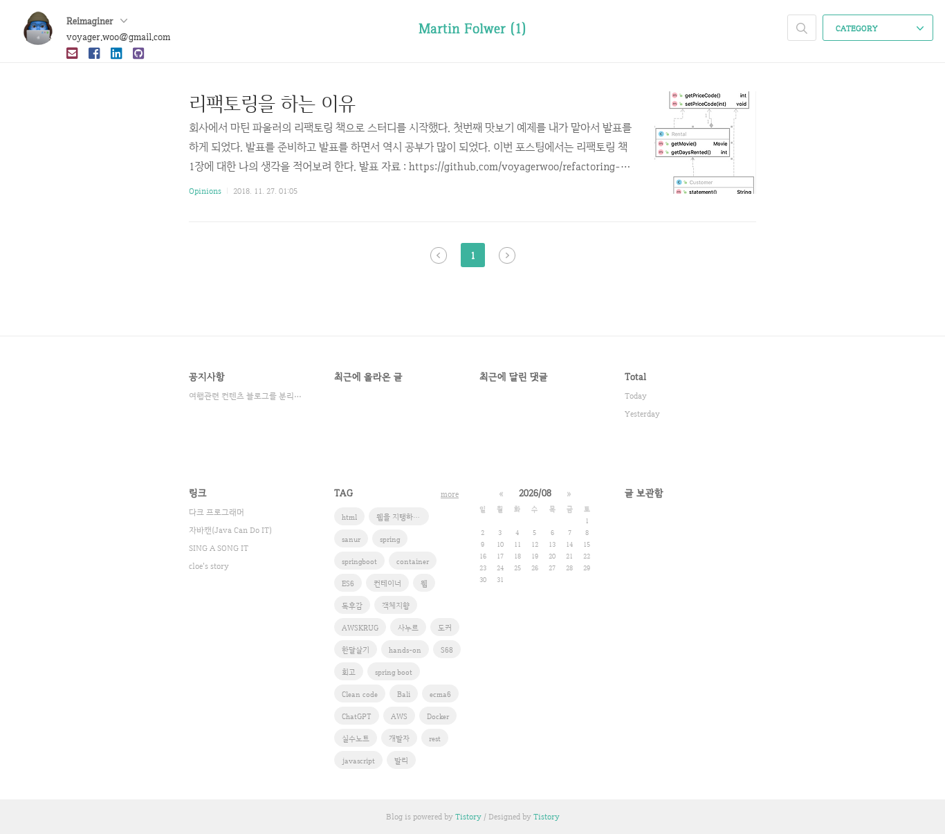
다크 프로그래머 (216, 512)
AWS (399, 716)
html (349, 517)
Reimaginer (91, 21)
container (412, 561)
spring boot (393, 672)
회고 (349, 672)
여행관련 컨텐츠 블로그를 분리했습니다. (247, 395)
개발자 (399, 738)
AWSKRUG (360, 628)
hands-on (405, 650)
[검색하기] (802, 27)
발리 (401, 760)
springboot (359, 561)
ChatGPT (356, 716)
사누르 (408, 628)
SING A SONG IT (218, 548)
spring (390, 539)
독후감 (352, 605)
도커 (445, 628)
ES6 (348, 583)
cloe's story (209, 566)
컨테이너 (387, 583)
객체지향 (396, 605)
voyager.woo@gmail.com (118, 36)
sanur (351, 539)
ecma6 (440, 694)
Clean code (360, 694)
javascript (358, 760)
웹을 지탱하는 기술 (402, 517)
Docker (438, 716)
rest (435, 738)
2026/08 (535, 493)
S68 (447, 650)
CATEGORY (858, 28)
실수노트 (355, 738)
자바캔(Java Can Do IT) (230, 530)
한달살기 (355, 650)
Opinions (205, 191)
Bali (403, 694)
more (450, 494)
